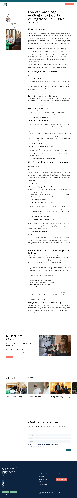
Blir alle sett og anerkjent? (37, 247)
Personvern (58, 492)
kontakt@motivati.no (61, 475)
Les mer (11, 478)
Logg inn (72, 1)
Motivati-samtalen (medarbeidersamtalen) (38, 4)
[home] (5, 4)
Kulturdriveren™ (60, 4)
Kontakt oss (53, 1)
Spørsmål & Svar (43, 484)
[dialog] (9, 481)
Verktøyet (41, 476)
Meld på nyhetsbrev (61, 479)
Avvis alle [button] (13, 492)
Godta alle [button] (6, 492)
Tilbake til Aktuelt (10, 11)
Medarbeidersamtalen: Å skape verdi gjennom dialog (43, 158)
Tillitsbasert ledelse (36, 183)
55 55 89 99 (59, 473)
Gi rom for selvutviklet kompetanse (39, 231)
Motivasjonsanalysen (44, 473)
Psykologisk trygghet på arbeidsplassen (40, 216)
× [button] (16, 467)
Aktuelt (58, 1)
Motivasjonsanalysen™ (52, 4)
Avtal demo (9, 357)
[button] (27, 4)
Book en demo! (69, 4)
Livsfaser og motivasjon (37, 92)
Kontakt (41, 483)
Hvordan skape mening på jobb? (39, 105)
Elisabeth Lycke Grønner (12, 23)
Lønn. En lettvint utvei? (37, 143)
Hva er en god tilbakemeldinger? (39, 199)
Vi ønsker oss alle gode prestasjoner (40, 117)
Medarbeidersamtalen (44, 475)
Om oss (47, 1)
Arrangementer (65, 1)
